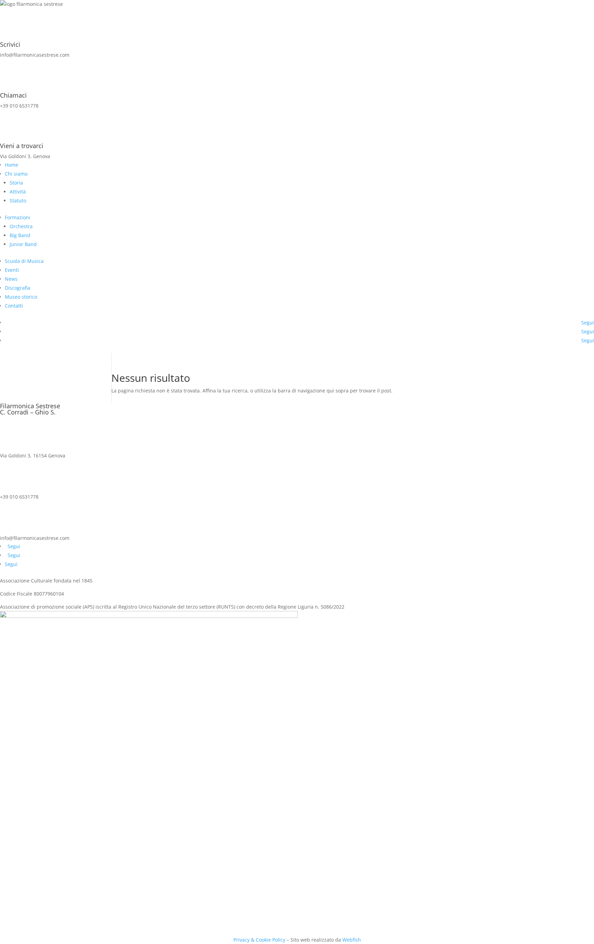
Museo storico (21, 296)
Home (11, 165)
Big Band (20, 235)
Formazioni (17, 217)
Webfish (351, 939)
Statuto (18, 200)
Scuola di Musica (24, 261)
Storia (16, 182)
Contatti (14, 305)
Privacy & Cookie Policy (259, 939)
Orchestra (21, 226)
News (11, 279)
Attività (18, 191)
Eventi (12, 270)
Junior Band (23, 244)
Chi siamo (16, 173)
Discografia (17, 288)
